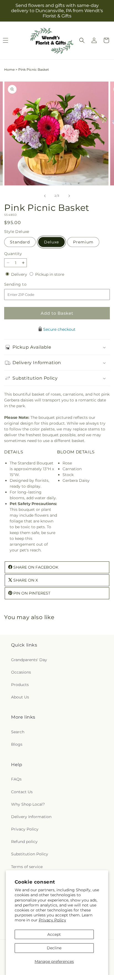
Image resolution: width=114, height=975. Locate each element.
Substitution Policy (29, 854)
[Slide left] (45, 196)
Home (9, 69)
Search (17, 731)
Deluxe (51, 242)
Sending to (23, 284)
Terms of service (27, 866)
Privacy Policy (52, 920)
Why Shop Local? (28, 804)
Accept (54, 934)
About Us (20, 697)
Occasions (21, 672)
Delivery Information (31, 816)
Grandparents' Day (29, 659)
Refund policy (24, 841)
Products (20, 684)
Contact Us (22, 791)
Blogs (16, 744)
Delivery (19, 274)
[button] (82, 40)
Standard (20, 242)
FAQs (16, 779)
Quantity (13, 253)
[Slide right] (69, 196)
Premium (83, 242)
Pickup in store (49, 274)
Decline (54, 947)
